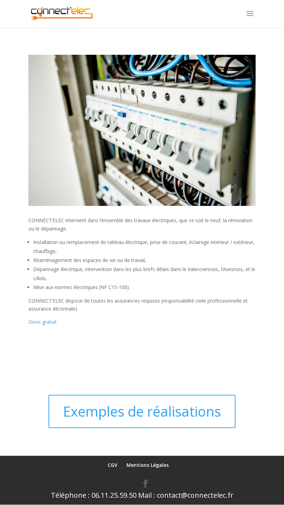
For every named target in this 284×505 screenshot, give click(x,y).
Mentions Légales (147, 465)
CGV (112, 465)
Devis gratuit (43, 322)
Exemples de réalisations (142, 411)
